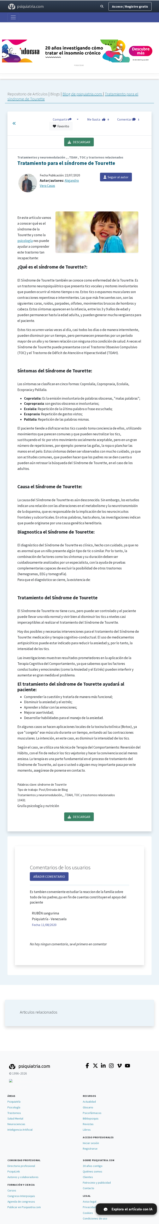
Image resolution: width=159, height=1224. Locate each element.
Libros (87, 1129)
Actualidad (89, 1101)
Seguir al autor (117, 177)
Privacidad (89, 1207)
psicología (25, 240)
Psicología (13, 1107)
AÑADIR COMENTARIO (49, 876)
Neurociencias (16, 1124)
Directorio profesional (21, 1166)
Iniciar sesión (91, 1143)
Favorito (62, 126)
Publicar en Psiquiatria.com (24, 1207)
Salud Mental (15, 1118)
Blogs (55, 93)
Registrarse (90, 1148)
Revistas (88, 1124)
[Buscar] (102, 6)
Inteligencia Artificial (20, 1129)
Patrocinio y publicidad (97, 1182)
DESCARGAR (80, 142)
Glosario (88, 1107)
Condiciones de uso (95, 1218)
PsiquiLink (13, 1171)
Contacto (88, 1188)
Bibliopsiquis (91, 1118)
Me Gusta (98, 119)
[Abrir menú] (13, 17)
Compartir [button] (60, 119)
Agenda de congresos (21, 1201)
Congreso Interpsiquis (21, 1196)
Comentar (128, 119)
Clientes (88, 1177)
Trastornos (14, 1113)
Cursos (11, 1190)
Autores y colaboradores (23, 1177)
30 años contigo (92, 1166)
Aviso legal (89, 1201)
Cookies (88, 1213)
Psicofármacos (92, 1113)
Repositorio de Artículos (27, 93)
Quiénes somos (92, 1171)
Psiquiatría (13, 1101)
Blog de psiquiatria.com (83, 93)
